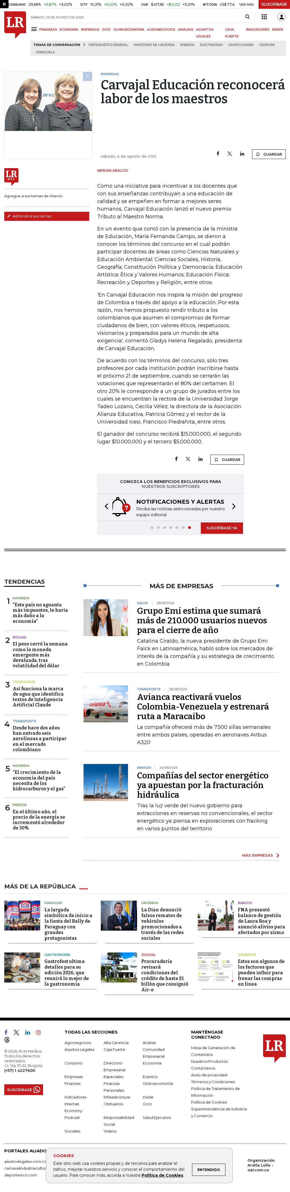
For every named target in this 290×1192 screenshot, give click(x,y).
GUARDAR (272, 154)
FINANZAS (48, 29)
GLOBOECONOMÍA (128, 29)
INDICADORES (258, 29)
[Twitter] (229, 154)
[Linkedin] (242, 154)
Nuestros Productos (209, 1061)
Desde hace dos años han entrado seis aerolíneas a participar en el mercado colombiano (40, 738)
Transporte (24, 721)
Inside (148, 1097)
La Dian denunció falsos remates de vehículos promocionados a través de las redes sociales (162, 924)
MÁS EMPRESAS (257, 855)
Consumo (73, 1063)
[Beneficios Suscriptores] (264, 17)
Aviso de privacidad (209, 1075)
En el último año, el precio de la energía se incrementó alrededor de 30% (39, 820)
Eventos (150, 1076)
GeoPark (267, 45)
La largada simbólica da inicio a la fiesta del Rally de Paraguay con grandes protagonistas (68, 924)
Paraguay (53, 903)
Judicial (148, 955)
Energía (187, 45)
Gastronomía (57, 955)
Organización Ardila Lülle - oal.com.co (261, 1165)
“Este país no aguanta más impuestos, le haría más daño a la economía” (40, 613)
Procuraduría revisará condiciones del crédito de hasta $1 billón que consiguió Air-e (164, 975)
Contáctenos (203, 1068)
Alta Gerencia (116, 1042)
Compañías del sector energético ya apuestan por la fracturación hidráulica (202, 785)
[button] (104, 507)
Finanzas (72, 1083)
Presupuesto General (108, 45)
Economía (152, 1063)
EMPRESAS (90, 29)
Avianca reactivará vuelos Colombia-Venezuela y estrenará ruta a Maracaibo (203, 706)
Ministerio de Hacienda (154, 45)
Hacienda (21, 598)
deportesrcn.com (20, 1175)
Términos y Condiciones (213, 1081)
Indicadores (75, 1097)
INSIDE (277, 29)
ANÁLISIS (185, 29)
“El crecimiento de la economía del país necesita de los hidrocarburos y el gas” (39, 780)
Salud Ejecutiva (157, 1117)
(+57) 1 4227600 (19, 1070)
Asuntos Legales (79, 1049)
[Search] (247, 17)
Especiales (113, 1076)
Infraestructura (117, 1097)
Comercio (247, 955)
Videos (110, 1131)
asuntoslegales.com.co (25, 1161)
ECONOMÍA (69, 29)
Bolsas (19, 637)
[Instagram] (40, 1033)
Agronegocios (78, 1042)
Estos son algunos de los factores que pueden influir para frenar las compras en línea (261, 973)
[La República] (15, 33)
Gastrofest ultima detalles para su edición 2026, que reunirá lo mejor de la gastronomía (66, 973)
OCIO (106, 29)
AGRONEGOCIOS (161, 29)
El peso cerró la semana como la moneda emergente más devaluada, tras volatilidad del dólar (40, 654)
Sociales (72, 1131)
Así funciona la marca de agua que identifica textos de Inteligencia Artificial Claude (38, 697)
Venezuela (45, 52)
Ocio (147, 1104)
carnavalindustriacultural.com (31, 1168)
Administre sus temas (31, 216)
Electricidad (211, 45)
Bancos (245, 903)
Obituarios (113, 1104)
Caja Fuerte (114, 1049)
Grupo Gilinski (241, 45)
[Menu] (35, 29)
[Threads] (9, 1041)
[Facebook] (218, 154)
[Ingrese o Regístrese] (281, 17)
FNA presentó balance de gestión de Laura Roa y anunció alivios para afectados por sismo (261, 921)
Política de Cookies (162, 1175)
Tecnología (24, 682)
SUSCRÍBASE (274, 4)
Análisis (149, 1042)
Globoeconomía (158, 1083)
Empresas (74, 1076)
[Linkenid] (30, 1033)
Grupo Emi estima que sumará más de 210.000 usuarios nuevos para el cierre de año (202, 620)
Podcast (72, 1117)
